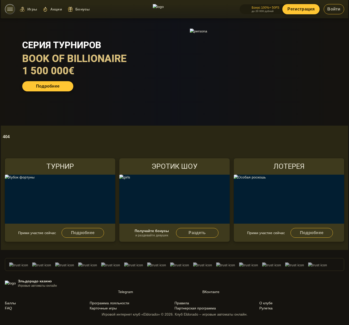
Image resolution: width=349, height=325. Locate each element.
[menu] (10, 9)
